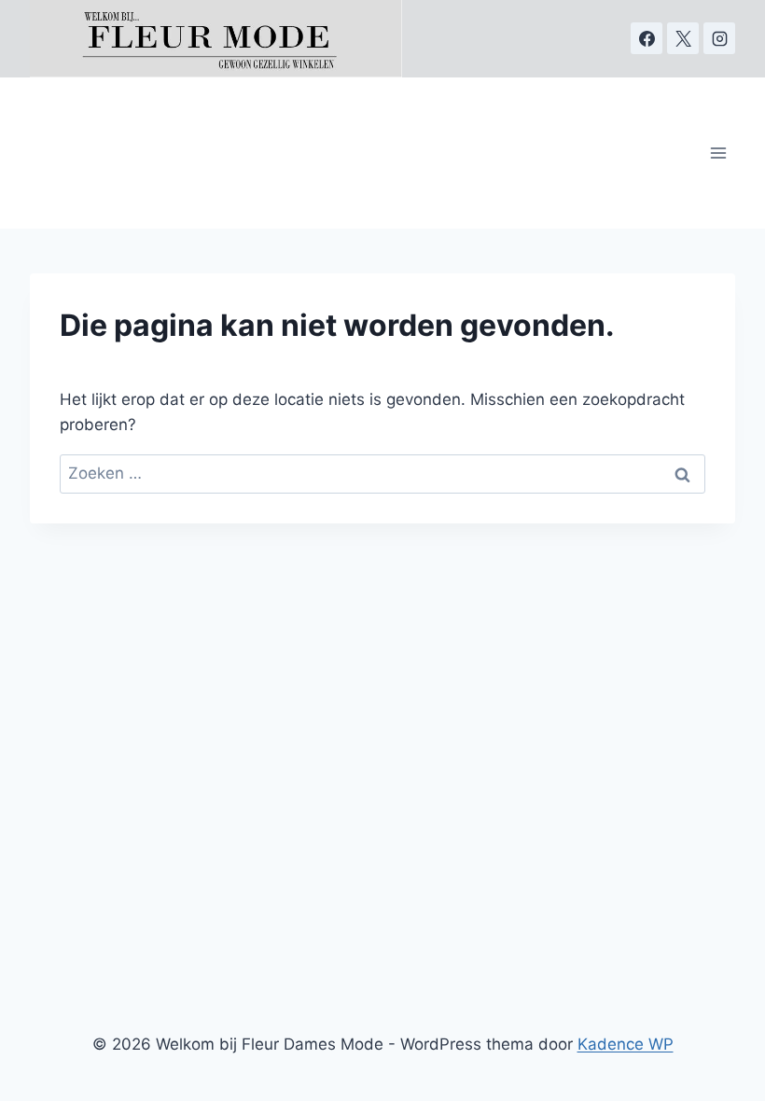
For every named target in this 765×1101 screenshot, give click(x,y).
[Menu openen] (719, 152)
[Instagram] (719, 38)
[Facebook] (646, 38)
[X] (683, 38)
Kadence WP (625, 1044)
